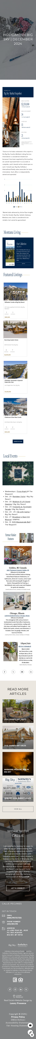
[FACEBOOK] (10, 989)
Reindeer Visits (19, 496)
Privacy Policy (18, 1017)
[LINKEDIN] (21, 989)
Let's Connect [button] (18, 888)
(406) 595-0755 (12, 924)
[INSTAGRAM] (15, 989)
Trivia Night (22, 491)
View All (18, 809)
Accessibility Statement (17, 1023)
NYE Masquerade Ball (21, 522)
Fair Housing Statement (18, 1026)
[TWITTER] (26, 989)
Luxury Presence (18, 1003)
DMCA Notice (17, 1020)
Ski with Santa (23, 512)
